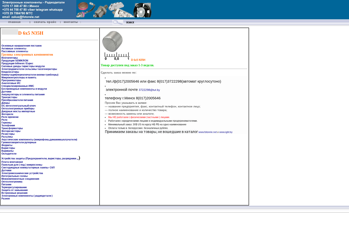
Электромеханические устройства (22, 173)
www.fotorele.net (208, 132)
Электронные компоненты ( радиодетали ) (27, 195)
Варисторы (8, 148)
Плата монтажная (12, 162)
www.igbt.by (225, 132)
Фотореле (7, 114)
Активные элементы (13, 48)
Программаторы (11, 80)
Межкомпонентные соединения (20, 178)
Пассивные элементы (14, 51)
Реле (4, 119)
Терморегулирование (14, 187)
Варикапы (7, 150)
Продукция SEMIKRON (14, 60)
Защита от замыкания (14, 190)
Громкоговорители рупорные (18, 142)
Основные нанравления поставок (21, 45)
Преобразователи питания (17, 100)
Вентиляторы (9, 57)
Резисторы (8, 134)
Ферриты (6, 145)
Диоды (5, 103)
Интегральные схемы (14, 176)
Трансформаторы (12, 128)
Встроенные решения (14, 193)
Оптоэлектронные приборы (17, 108)
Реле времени (9, 117)
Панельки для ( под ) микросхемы (21, 164)
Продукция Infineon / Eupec (17, 63)
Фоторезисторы (10, 131)
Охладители (8, 153)
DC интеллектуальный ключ (18, 105)
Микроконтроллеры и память (18, 77)
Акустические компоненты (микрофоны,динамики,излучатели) (39, 139)
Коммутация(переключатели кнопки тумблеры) (29, 74)
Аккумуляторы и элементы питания (23, 94)
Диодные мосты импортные (18, 111)
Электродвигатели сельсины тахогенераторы (29, 69)
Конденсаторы (10, 72)
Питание (6, 184)
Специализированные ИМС (17, 86)
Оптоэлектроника (11, 181)
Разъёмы (7, 136)
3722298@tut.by (149, 89)
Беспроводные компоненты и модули (24, 88)
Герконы (6, 122)
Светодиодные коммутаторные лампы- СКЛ (28, 167)
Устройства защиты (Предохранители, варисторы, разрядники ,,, (40, 158)
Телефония (8, 125)
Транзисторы (9, 97)
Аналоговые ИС (11, 83)
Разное (5, 198)
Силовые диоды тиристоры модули (23, 66)
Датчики (6, 91)
